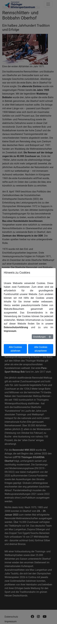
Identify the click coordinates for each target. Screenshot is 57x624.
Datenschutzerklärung (16, 327)
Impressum (10, 330)
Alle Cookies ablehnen (15, 348)
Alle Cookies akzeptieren (40, 348)
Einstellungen (39, 336)
